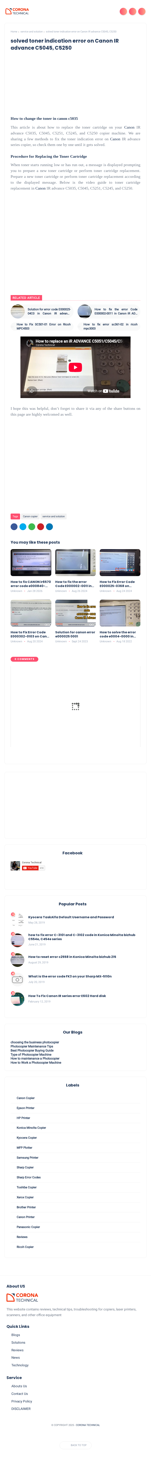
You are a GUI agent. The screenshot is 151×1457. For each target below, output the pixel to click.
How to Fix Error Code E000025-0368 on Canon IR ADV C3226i (117, 584)
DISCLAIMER (20, 1409)
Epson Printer (25, 1108)
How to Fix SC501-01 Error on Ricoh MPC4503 (44, 326)
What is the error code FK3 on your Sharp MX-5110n (70, 977)
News (15, 1357)
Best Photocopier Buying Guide (32, 1050)
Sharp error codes (28, 1177)
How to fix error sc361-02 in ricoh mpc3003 (110, 326)
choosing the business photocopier (35, 1042)
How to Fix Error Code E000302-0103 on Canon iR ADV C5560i (31, 634)
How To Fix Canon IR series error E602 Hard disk (67, 996)
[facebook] (14, 526)
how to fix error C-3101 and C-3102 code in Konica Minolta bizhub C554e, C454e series (81, 937)
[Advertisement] (76, 805)
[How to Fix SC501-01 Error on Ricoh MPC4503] (12, 327)
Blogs (15, 1335)
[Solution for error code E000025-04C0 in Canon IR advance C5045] (18, 311)
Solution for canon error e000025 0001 (75, 634)
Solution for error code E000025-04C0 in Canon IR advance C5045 (49, 312)
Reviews (17, 1350)
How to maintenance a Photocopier (35, 1058)
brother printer (26, 1207)
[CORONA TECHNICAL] (17, 11)
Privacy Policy (21, 1401)
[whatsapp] (31, 526)
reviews (22, 1237)
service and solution (31, 31)
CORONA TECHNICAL (88, 1425)
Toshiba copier (26, 1187)
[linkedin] (49, 526)
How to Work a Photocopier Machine (36, 1062)
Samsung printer (27, 1157)
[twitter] (22, 526)
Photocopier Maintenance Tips (32, 1046)
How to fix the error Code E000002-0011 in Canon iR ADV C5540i (116, 312)
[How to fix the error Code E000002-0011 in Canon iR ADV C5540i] (84, 311)
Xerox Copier (25, 1197)
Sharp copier (25, 1167)
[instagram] (70, 1435)
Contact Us (19, 1394)
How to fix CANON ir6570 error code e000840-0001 (31, 584)
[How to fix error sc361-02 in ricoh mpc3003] (79, 327)
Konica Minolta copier (31, 1127)
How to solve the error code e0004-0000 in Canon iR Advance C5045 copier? (118, 634)
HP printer (23, 1118)
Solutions (18, 1342)
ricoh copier (25, 1247)
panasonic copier (28, 1227)
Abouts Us (19, 1386)
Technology (20, 1365)
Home (14, 31)
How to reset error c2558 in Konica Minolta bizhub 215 (72, 957)
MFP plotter (24, 1147)
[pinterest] (40, 526)
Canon (129, 127)
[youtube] (77, 1435)
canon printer (25, 1217)
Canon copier (30, 516)
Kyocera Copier (26, 1137)
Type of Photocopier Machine (31, 1054)
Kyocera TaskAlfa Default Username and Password (71, 917)
